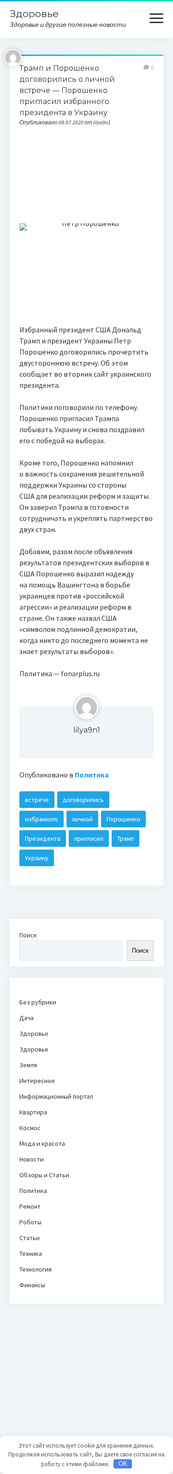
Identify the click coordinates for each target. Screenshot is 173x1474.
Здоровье (34, 13)
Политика (92, 774)
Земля (28, 1065)
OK (123, 1463)
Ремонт (30, 1206)
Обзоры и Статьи (44, 1175)
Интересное (37, 1080)
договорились (83, 799)
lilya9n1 (86, 730)
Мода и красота (42, 1143)
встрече (37, 799)
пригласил (88, 838)
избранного (41, 819)
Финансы (32, 1285)
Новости (31, 1159)
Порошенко (123, 819)
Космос (30, 1128)
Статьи (29, 1238)
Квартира (33, 1112)
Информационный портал (56, 1096)
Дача (26, 1018)
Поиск (28, 935)
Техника (30, 1253)
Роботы (30, 1222)
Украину (36, 858)
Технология (35, 1269)
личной (82, 819)
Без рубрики (37, 1002)
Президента (42, 838)
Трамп (125, 838)
